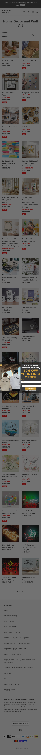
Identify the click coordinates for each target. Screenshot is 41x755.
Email (23, 384)
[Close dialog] (1, 365)
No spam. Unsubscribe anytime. (30, 390)
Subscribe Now (31, 388)
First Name (23, 379)
